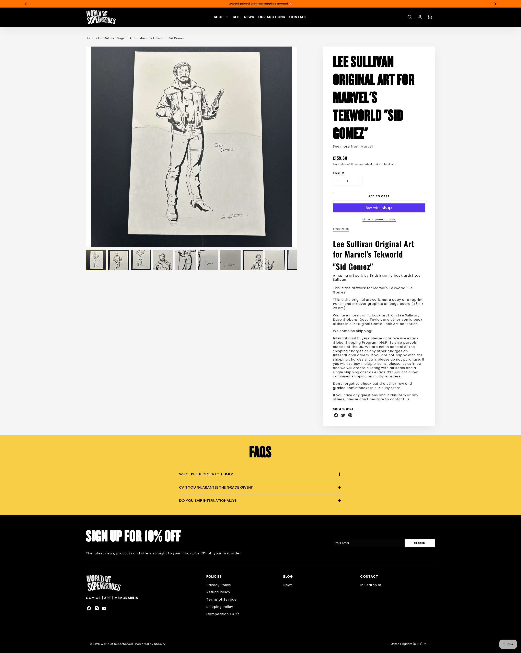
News (288, 585)
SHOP (218, 17)
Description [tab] (341, 229)
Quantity (339, 173)
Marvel (367, 146)
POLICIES (214, 576)
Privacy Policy (218, 585)
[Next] (495, 4)
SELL (236, 17)
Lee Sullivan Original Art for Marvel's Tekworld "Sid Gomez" (142, 38)
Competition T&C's (223, 614)
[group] (260, 4)
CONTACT (298, 17)
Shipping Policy (219, 606)
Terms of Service (221, 599)
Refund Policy (218, 592)
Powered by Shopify (150, 644)
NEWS (249, 17)
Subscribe (420, 543)
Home (90, 38)
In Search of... (372, 585)
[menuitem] (221, 17)
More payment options (379, 219)
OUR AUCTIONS (271, 17)
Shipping (357, 164)
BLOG (288, 576)
